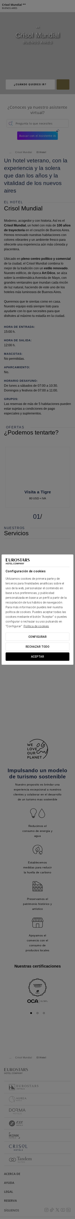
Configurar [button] (37, 636)
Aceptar (37, 656)
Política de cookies (36, 626)
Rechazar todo (37, 646)
